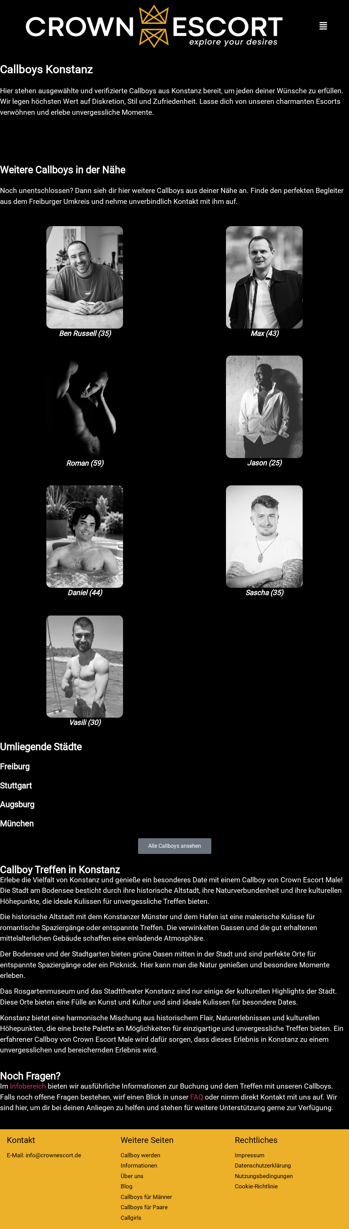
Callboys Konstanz (46, 69)
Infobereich (28, 1086)
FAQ (196, 1097)
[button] (323, 26)
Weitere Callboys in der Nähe (62, 170)
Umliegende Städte (41, 746)
